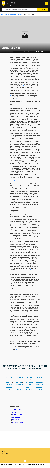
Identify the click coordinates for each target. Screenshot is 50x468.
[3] (16, 349)
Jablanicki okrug (10, 382)
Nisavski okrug (20, 382)
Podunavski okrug (31, 375)
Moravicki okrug (20, 380)
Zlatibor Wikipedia (17, 409)
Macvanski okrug (20, 377)
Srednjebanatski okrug (42, 377)
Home (3, 451)
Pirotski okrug (19, 389)
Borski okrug (9, 377)
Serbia (20, 14)
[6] (35, 285)
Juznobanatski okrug (11, 387)
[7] (23, 86)
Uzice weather (16, 417)
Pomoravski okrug (31, 377)
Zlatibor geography (17, 414)
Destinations (5, 453)
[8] (10, 95)
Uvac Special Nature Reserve (19, 421)
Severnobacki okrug (31, 389)
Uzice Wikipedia (16, 411)
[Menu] (46, 3)
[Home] (23, 3)
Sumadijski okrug (40, 382)
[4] (17, 81)
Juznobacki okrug (11, 384)
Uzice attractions (16, 419)
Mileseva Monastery (17, 422)
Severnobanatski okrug (42, 375)
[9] (27, 207)
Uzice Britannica (16, 412)
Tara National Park (17, 416)
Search (43, 9)
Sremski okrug (39, 380)
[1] (36, 312)
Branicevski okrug (10, 380)
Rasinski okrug (29, 382)
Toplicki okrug (39, 384)
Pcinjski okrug (19, 384)
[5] (17, 98)
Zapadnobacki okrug (41, 389)
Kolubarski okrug (10, 389)
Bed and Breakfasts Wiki (8, 14)
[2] (35, 337)
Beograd (8, 375)
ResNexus (37, 466)
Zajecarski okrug (40, 387)
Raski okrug (29, 384)
